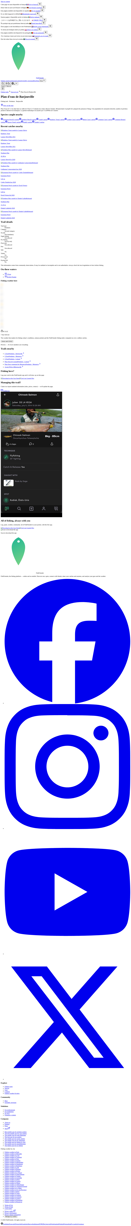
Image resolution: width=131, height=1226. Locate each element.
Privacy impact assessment (13, 1215)
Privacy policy (9, 1211)
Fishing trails (5, 92)
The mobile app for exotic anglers (15, 1139)
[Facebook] (67, 703)
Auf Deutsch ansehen (34, 7)
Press (6, 1126)
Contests (18, 81)
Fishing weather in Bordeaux (13, 1166)
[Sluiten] (50, 26)
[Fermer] (40, 4)
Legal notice (8, 1208)
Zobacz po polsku (31, 30)
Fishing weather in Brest (12, 1191)
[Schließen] (44, 7)
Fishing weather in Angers (13, 1181)
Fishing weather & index (12, 1093)
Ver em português (37, 33)
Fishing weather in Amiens (13, 1195)
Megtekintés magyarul (28, 14)
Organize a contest (10, 1115)
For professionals (10, 1110)
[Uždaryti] (44, 23)
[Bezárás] (38, 13)
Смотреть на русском (40, 36)
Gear (10, 81)
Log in (3, 86)
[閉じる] (44, 19)
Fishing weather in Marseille (13, 1154)
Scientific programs (27, 81)
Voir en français (32, 4)
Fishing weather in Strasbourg (14, 1164)
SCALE (7, 1113)
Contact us (6, 391)
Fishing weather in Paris (12, 1152)
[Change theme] (8, 83)
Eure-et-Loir (14, 92)
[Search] (3, 83)
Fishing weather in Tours (12, 1193)
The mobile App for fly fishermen (15, 1140)
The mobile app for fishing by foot (15, 1142)
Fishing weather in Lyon (12, 1155)
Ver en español (34, 11)
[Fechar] (46, 32)
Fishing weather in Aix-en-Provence (15, 1190)
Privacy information (11, 1213)
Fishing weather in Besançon (13, 1202)
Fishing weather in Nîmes (12, 1183)
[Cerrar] (42, 10)
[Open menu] (3, 88)
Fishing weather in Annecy (13, 1198)
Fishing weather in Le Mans (13, 1188)
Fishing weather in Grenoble (13, 1178)
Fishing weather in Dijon (12, 1179)
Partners (7, 1124)
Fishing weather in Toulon (13, 1176)
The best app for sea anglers (13, 1137)
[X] (67, 1079)
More (41, 81)
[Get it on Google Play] (26, 378)
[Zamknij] (39, 29)
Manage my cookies (11, 1216)
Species (14, 81)
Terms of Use (9, 1205)
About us (7, 1122)
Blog (34, 81)
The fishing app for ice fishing (14, 1145)
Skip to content (5, 1)
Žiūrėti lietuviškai (35, 23)
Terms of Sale (9, 1207)
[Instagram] (67, 828)
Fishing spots (5, 81)
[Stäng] (37, 38)
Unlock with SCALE (7, 341)
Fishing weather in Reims (12, 1171)
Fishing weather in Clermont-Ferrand (16, 1186)
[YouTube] (67, 954)
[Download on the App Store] (10, 378)
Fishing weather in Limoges (13, 1197)
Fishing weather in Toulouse (13, 1157)
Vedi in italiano (33, 17)
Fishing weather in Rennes (13, 1169)
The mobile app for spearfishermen (15, 1144)
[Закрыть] (50, 35)
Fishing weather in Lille (12, 1167)
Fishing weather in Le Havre (13, 1173)
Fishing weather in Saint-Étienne (14, 1174)
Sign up (8, 86)
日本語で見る (37, 20)
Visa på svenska (29, 39)
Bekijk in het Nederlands (39, 26)
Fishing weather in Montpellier (14, 1162)
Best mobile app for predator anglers (16, 1132)
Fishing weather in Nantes (12, 1161)
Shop (37, 81)
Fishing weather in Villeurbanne (14, 1185)
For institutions (9, 1111)
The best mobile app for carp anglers (16, 1133)
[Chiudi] (41, 16)
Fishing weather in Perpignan (13, 1200)
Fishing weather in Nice (12, 1159)
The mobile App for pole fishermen (15, 1135)
